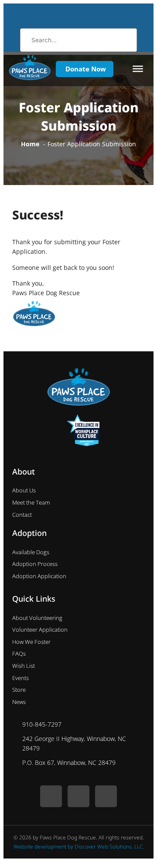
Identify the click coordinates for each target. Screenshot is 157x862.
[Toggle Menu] (138, 69)
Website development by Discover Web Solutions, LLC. (79, 846)
